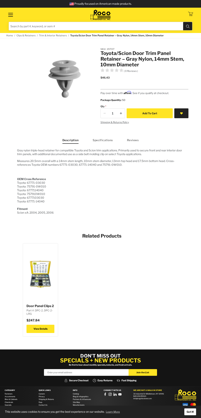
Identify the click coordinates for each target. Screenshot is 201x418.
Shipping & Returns (46, 399)
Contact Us (43, 405)
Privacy (42, 396)
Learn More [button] (113, 411)
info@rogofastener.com (142, 398)
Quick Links (45, 390)
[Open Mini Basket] (190, 14)
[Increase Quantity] (121, 113)
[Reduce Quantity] (104, 113)
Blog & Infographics (81, 396)
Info (75, 390)
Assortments (10, 396)
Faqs (40, 402)
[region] (100, 181)
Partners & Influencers (82, 399)
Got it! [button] (190, 411)
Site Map (76, 402)
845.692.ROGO (139, 396)
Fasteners (9, 394)
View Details (41, 328)
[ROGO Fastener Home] (185, 395)
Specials (8, 405)
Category (10, 390)
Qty (102, 106)
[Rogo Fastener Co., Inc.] (100, 15)
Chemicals (9, 402)
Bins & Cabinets (11, 399)
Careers (42, 394)
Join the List (142, 372)
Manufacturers (79, 405)
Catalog (76, 394)
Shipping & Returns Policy (114, 122)
